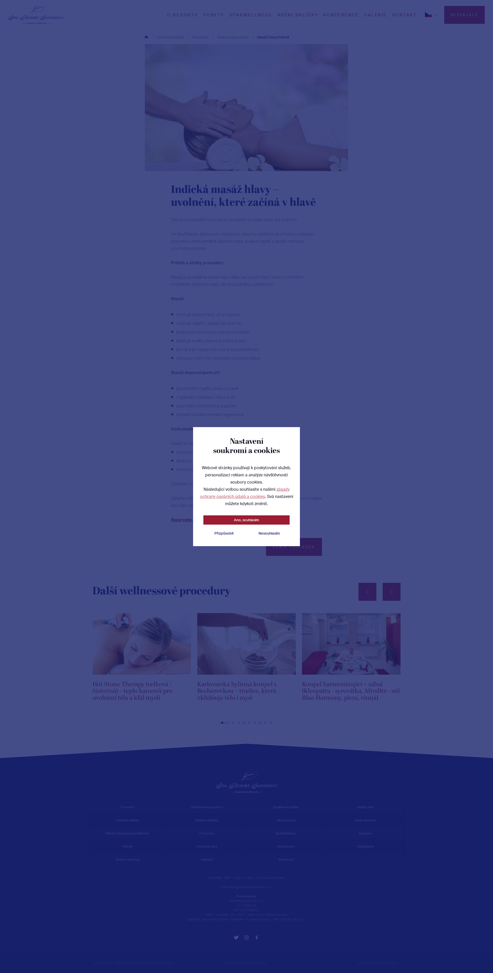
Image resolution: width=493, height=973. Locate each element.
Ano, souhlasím (246, 520)
